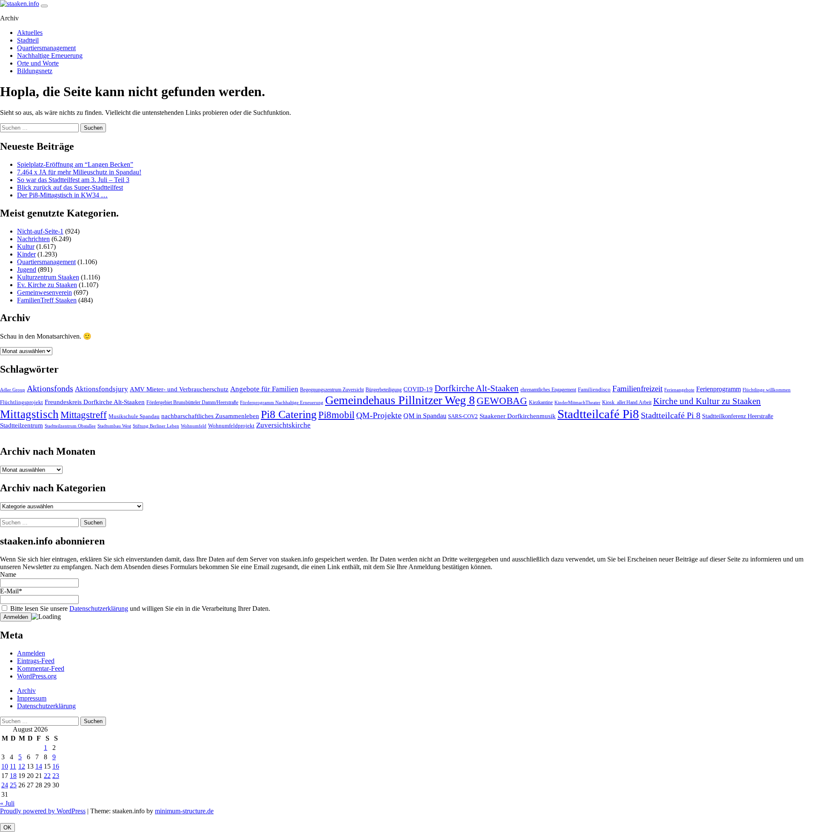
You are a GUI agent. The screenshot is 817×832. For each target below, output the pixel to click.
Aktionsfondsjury (101, 389)
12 (21, 766)
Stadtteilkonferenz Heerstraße (737, 416)
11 (13, 766)
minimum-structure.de (184, 811)
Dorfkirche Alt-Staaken (476, 388)
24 (4, 785)
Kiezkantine (541, 402)
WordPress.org (37, 676)
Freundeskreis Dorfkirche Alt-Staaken (95, 402)
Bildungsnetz (34, 70)
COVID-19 (418, 389)
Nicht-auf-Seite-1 (40, 231)
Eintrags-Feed (35, 660)
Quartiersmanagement (46, 47)
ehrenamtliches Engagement (548, 390)
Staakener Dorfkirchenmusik (518, 416)
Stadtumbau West (114, 425)
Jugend (26, 269)
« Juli (7, 803)
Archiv (26, 690)
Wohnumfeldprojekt (231, 426)
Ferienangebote (679, 390)
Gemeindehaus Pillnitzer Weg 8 (400, 400)
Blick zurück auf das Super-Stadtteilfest (70, 187)
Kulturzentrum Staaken (48, 277)
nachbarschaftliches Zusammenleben (210, 416)
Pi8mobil (336, 415)
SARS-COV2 (463, 416)
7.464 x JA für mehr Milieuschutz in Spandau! (79, 172)
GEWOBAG (502, 401)
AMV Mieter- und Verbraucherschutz (179, 389)
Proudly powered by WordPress (43, 811)
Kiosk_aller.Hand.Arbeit (626, 402)
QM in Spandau (424, 416)
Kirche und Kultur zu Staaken (707, 401)
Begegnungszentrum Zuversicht (332, 390)
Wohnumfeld (193, 425)
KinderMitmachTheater (577, 402)
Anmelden (31, 653)
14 (38, 766)
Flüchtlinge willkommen (767, 389)
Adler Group (12, 389)
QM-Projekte (379, 415)
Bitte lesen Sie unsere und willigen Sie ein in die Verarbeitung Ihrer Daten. (139, 608)
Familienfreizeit (637, 388)
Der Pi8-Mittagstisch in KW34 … (62, 195)
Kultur (25, 246)
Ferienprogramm (718, 389)
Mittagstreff (83, 415)
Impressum (31, 698)
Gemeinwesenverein (44, 292)
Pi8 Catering (289, 414)
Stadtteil (28, 40)
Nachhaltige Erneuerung (50, 55)
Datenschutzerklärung (98, 608)
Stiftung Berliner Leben (156, 426)
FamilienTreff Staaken (47, 300)
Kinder (26, 254)
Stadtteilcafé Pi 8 (670, 415)
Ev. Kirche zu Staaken (47, 284)
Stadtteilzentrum (21, 425)
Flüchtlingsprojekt (21, 402)
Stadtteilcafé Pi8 (598, 414)
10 (4, 766)
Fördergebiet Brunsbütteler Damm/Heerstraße (192, 402)
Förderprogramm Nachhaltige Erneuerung (281, 402)
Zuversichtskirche (283, 425)
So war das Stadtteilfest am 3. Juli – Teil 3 (73, 179)
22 (47, 775)
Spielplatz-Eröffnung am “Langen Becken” (75, 164)
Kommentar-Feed (40, 668)
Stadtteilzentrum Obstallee (70, 425)
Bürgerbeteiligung (384, 390)
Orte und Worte (38, 63)
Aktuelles (30, 32)
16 (55, 766)
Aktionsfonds (50, 388)
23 (55, 775)
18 (13, 775)
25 (13, 785)
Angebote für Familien (264, 389)
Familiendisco (594, 389)
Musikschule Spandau (134, 416)
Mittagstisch (29, 414)
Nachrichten (33, 238)
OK (7, 827)
